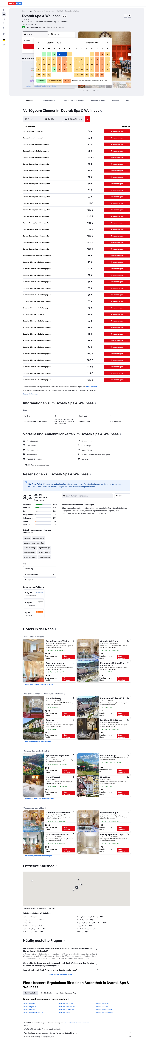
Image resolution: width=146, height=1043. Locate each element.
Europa (30, 11)
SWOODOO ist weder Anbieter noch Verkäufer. (43, 1029)
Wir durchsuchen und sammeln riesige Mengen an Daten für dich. (50, 1033)
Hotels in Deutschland (67, 1007)
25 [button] (59, 70)
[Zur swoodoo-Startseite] (15, 3)
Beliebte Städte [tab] (46, 993)
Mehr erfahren (91, 386)
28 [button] (39, 75)
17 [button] (54, 64)
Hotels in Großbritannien (104, 1013)
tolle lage (27, 538)
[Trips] (3, 34)
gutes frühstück (38, 538)
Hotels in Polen (64, 1013)
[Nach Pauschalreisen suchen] (3, 23)
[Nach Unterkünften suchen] (3, 14)
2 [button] (48, 54)
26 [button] (64, 70)
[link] (39, 684)
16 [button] (49, 64)
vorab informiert (44, 557)
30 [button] (49, 75)
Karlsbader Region (49, 11)
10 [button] (54, 59)
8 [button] (43, 59)
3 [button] (54, 54)
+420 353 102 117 (29, 24)
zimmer (40, 552)
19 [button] (64, 64)
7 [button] (38, 59)
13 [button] (70, 59)
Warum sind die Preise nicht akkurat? (39, 1037)
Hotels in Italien (29, 1010)
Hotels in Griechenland (103, 1010)
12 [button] (64, 59)
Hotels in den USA (30, 1004)
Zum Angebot (67, 657)
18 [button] (59, 64)
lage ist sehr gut (44, 548)
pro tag (47, 552)
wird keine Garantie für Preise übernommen (77, 1023)
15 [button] (44, 64)
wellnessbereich (29, 552)
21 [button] (39, 70)
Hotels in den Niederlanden (33, 1013)
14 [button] (39, 64)
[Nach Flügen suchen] (3, 10)
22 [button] (44, 70)
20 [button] (69, 64)
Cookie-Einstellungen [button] (30, 394)
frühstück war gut (30, 548)
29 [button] (44, 75)
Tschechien (37, 11)
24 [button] (54, 70)
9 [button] (49, 59)
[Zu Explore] (3, 28)
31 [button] (102, 75)
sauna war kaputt (30, 557)
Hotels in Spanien (30, 1007)
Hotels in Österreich (102, 1004)
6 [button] (69, 54)
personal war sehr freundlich (34, 543)
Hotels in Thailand (101, 1007)
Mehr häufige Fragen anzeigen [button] (60, 974)
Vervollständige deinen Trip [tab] (66, 993)
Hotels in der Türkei (66, 1004)
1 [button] (43, 54)
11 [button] (59, 59)
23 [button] (49, 70)
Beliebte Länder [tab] (30, 993)
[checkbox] (33, 593)
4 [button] (59, 54)
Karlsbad (60, 11)
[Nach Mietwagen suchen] (3, 19)
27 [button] (69, 70)
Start (23, 11)
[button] (3, 3)
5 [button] (64, 54)
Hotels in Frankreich (66, 1010)
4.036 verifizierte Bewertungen (51, 27)
